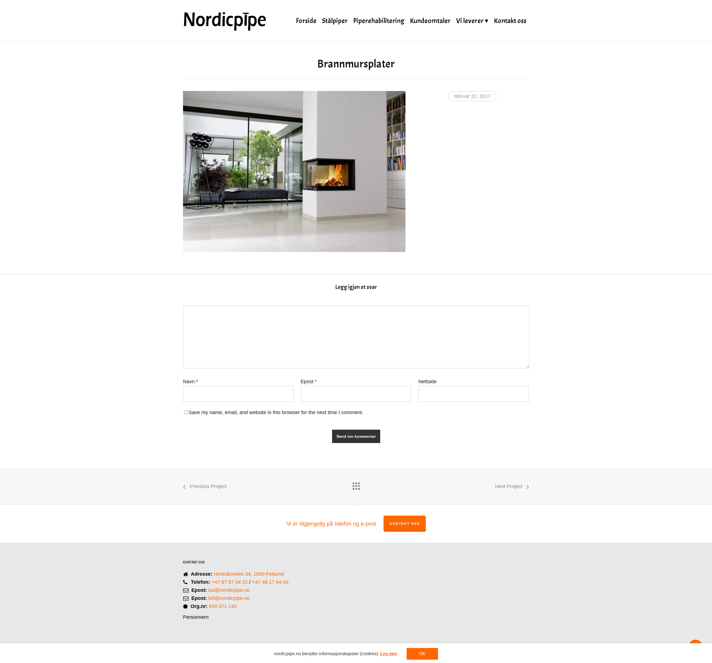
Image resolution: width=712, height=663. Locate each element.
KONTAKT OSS (405, 524)
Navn (190, 381)
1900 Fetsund (268, 574)
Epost (309, 381)
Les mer (388, 653)
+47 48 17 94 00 (270, 582)
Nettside (427, 381)
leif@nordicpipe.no (229, 598)
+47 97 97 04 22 (229, 582)
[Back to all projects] (356, 484)
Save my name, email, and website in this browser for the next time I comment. (276, 412)
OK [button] (422, 653)
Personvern (196, 617)
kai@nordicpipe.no (229, 590)
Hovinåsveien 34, (233, 574)
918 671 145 (223, 606)
